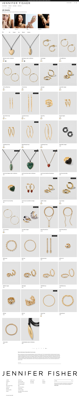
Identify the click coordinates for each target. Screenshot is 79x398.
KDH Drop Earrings (43, 258)
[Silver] (4, 61)
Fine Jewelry (4, 5)
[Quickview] (19, 55)
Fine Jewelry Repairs (21, 384)
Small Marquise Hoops (6, 144)
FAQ (6, 384)
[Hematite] (5, 61)
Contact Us (8, 381)
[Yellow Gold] (59, 61)
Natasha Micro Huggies (63, 144)
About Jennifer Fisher (9, 385)
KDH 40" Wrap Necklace (63, 229)
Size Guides (32, 381)
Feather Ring (42, 115)
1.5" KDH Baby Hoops (62, 285)
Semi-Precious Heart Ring (63, 173)
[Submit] (71, 381)
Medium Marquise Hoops (25, 144)
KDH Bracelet (5, 258)
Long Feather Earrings (25, 115)
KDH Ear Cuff (61, 258)
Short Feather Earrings (6, 115)
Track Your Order (20, 381)
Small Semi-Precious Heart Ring (8, 200)
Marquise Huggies (62, 115)
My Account (69, 2)
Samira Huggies (61, 200)
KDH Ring (4, 313)
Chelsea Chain (43, 313)
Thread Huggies (43, 58)
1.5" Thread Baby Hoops (23, 1)
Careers (7, 391)
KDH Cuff (23, 313)
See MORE (19, 362)
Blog (19, 385)
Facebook (43, 381)
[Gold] (3, 61)
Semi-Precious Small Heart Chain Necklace (47, 173)
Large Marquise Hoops (44, 144)
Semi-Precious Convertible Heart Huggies (28, 200)
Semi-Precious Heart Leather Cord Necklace (28, 173)
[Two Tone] (5, 118)
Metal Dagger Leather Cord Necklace (27, 58)
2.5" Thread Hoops (6, 229)
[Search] (74, 2)
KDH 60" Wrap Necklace (44, 229)
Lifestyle (19, 5)
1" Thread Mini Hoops (62, 58)
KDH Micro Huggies (6, 285)
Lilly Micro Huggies (43, 200)
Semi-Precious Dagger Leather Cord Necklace (10, 173)
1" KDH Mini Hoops (43, 285)
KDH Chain (23, 258)
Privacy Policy (20, 388)
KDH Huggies (24, 285)
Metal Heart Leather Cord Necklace (8, 58)
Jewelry (10, 5)
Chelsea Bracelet (62, 313)
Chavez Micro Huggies (25, 229)
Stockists (7, 388)
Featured (14, 5)
